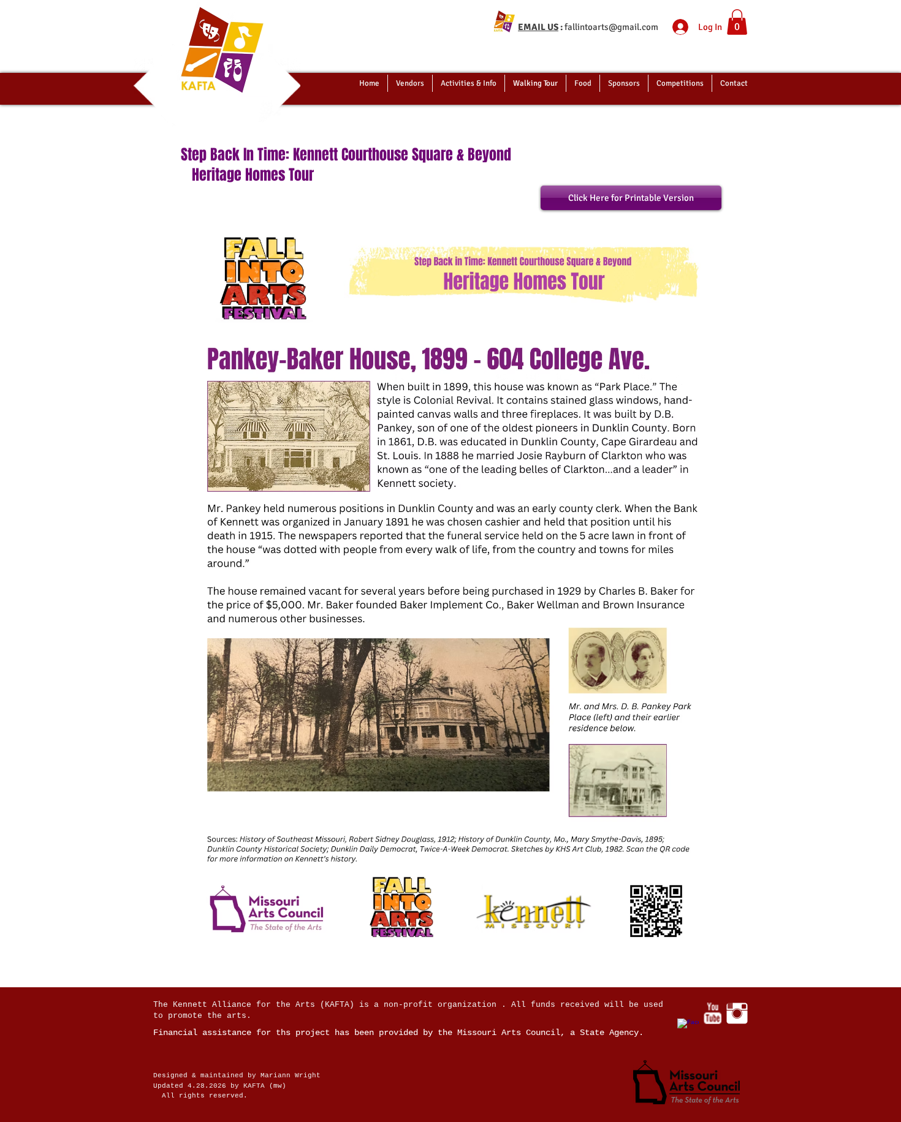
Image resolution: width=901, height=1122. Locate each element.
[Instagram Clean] (737, 1013)
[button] (737, 22)
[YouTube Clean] (712, 1013)
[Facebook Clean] (688, 1029)
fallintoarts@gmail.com (611, 26)
